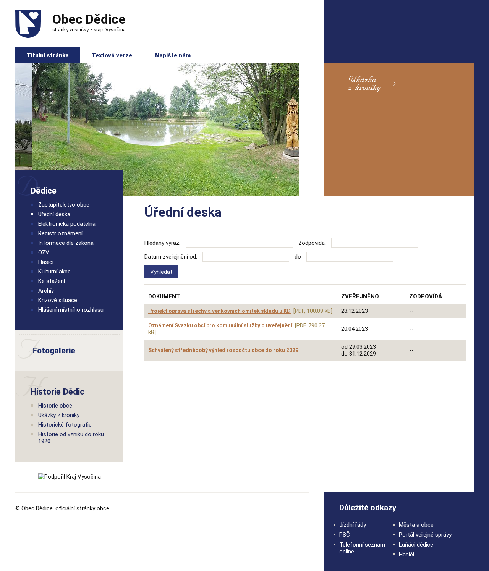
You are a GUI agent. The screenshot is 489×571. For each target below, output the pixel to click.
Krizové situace (57, 300)
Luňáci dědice (416, 544)
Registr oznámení (60, 233)
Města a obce (416, 524)
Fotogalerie (45, 350)
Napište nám (173, 55)
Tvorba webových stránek (293, 508)
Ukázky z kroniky (58, 415)
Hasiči (45, 262)
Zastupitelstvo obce (63, 204)
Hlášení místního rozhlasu (71, 309)
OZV (43, 252)
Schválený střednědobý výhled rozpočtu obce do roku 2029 (223, 350)
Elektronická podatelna (67, 223)
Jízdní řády (352, 524)
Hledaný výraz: (162, 242)
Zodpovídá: (312, 242)
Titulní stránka (48, 55)
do (298, 256)
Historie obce (55, 405)
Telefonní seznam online (362, 548)
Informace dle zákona (66, 242)
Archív (46, 290)
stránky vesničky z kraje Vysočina (89, 21)
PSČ (344, 534)
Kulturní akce (54, 271)
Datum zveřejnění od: (170, 256)
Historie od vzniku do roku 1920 (71, 438)
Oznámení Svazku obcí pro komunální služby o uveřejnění (220, 325)
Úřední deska (54, 214)
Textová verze (112, 55)
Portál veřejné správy (425, 534)
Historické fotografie (65, 424)
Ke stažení (51, 281)
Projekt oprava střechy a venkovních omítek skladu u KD (219, 311)
